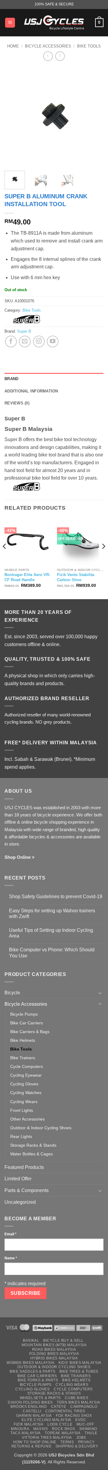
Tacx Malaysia (25, 1433)
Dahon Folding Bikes (30, 1402)
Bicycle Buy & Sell (63, 1340)
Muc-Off (85, 1424)
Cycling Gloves (24, 1083)
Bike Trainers (22, 1057)
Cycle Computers (26, 1066)
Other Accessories (27, 1119)
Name (10, 1258)
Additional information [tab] (31, 391)
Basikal (31, 1340)
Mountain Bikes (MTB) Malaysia (54, 1345)
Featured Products (24, 1167)
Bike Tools (89, 46)
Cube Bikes (76, 1398)
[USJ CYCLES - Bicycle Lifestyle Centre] (54, 22)
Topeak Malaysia (62, 1433)
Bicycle (12, 992)
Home (13, 46)
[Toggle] (100, 992)
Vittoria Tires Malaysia (47, 1437)
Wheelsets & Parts (40, 1398)
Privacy (86, 1442)
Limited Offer (18, 1178)
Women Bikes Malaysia (30, 1363)
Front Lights (21, 1110)
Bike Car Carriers (26, 1022)
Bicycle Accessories (48, 46)
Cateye (58, 1406)
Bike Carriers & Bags (30, 1031)
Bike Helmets (22, 1040)
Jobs (81, 1437)
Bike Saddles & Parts (32, 1371)
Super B (24, 331)
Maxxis (40, 1429)
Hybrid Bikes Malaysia (54, 1358)
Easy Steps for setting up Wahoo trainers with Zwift (52, 913)
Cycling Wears (24, 1101)
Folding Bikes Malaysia (54, 1354)
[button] (10, 23)
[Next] (93, 117)
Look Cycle (59, 1424)
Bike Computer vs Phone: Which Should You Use (51, 952)
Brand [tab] (11, 379)
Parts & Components (26, 1190)
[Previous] (14, 117)
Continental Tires (65, 1411)
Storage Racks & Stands (33, 1145)
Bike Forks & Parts (38, 1380)
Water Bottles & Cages (31, 1153)
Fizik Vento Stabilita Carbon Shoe (75, 577)
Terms (67, 1442)
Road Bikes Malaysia (54, 1349)
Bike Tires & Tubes (78, 1371)
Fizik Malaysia (29, 1424)
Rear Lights (21, 1136)
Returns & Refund (31, 1446)
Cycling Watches (25, 1092)
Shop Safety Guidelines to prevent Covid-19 (55, 896)
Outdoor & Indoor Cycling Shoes (40, 1127)
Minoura (20, 1429)
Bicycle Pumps (24, 1014)
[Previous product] (59, 56)
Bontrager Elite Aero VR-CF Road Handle (27, 577)
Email (10, 1234)
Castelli (32, 1411)
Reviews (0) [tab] (16, 403)
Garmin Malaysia (34, 1416)
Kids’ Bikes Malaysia (79, 1363)
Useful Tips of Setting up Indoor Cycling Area (51, 933)
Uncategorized (20, 1202)
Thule (91, 1433)
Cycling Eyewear (26, 1075)
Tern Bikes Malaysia (78, 1402)
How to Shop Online (34, 1442)
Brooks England (28, 1406)
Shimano (88, 1429)
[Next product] (47, 56)
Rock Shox (63, 1429)
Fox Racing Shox (74, 1416)
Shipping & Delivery (77, 1446)
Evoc (80, 1420)
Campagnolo (84, 1406)
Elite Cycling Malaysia (46, 1420)
